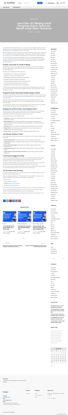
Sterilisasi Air (53, 136)
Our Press (28, 393)
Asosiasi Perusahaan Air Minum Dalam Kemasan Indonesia (19, 111)
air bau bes (56, 330)
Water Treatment (40, 223)
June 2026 (53, 55)
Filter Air (32, 19)
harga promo (53, 335)
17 (51, 358)
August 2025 (53, 75)
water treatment (54, 343)
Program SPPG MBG (55, 134)
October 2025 (53, 71)
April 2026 (53, 59)
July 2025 (53, 77)
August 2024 (53, 96)
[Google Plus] (52, 398)
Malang (52, 130)
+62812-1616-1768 (6, 397)
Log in (52, 247)
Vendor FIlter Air (58, 341)
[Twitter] (50, 398)
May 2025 (53, 81)
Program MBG (58, 338)
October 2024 (53, 93)
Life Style (52, 128)
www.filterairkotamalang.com (13, 185)
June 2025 (53, 79)
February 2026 (54, 63)
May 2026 (53, 57)
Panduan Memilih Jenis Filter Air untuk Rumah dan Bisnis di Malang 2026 (39, 227)
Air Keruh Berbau (54, 114)
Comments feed (54, 251)
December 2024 (54, 89)
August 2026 (53, 51)
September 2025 (54, 73)
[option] (9, 222)
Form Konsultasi (16, 7)
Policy (36, 393)
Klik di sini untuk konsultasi (13, 183)
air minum (59, 332)
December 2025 (54, 67)
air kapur (56, 332)
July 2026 (53, 53)
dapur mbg (57, 333)
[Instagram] (56, 398)
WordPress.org (54, 253)
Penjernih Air (24, 223)
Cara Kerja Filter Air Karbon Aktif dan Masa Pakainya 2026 (24, 227)
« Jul (52, 365)
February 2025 (54, 87)
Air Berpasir (53, 112)
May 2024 (53, 100)
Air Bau (52, 330)
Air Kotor (52, 116)
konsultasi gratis (53, 336)
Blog (36, 19)
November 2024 (54, 91)
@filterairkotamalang (12, 181)
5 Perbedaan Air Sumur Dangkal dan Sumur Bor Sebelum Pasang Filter (57, 311)
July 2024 (53, 98)
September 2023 (54, 102)
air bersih (52, 332)
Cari (40, 3)
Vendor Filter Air (54, 138)
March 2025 (53, 85)
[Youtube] (54, 398)
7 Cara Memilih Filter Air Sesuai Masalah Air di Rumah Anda (8, 227)
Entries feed (53, 249)
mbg (60, 336)
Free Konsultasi (50, 2)
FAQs (36, 397)
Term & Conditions (38, 395)
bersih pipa (53, 333)
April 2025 (53, 83)
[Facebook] (48, 398)
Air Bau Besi (53, 110)
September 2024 (54, 95)
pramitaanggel (37, 31)
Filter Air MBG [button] (6, 7)
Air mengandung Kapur (55, 120)
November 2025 (54, 69)
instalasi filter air (58, 335)
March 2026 (53, 61)
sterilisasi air (53, 341)
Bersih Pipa (53, 122)
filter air (60, 333)
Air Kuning (53, 118)
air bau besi (60, 330)
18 (54, 358)
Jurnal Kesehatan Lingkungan (12, 58)
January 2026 (53, 65)
